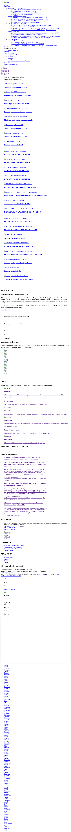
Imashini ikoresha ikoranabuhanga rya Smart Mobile (23, 254)
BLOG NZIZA (51, 574)
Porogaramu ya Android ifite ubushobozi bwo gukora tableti (25, 195)
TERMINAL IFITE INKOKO (15, 238)
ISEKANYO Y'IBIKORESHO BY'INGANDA (20, 230)
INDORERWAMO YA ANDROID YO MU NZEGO (22, 212)
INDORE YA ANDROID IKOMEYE (17, 179)
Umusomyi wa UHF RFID (13, 145)
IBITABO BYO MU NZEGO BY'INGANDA (20, 187)
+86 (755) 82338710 (9, 527)
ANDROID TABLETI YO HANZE (16, 171)
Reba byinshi (4, 310)
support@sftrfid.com (9, 529)
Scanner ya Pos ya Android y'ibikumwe (18, 263)
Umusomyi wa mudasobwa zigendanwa (18, 112)
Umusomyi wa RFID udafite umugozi (17, 95)
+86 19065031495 (9, 526)
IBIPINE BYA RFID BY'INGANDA (17, 154)
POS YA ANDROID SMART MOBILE (18, 222)
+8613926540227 (20, 526)
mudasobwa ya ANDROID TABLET (17, 204)
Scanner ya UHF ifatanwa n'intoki (16, 103)
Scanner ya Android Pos (12, 271)
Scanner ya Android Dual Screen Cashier (18, 279)
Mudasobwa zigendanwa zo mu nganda (18, 120)
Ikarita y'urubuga (41, 574)
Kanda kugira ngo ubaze (7, 572)
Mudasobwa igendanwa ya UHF (15, 87)
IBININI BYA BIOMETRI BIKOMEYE (18, 163)
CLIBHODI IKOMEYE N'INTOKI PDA (18, 246)
